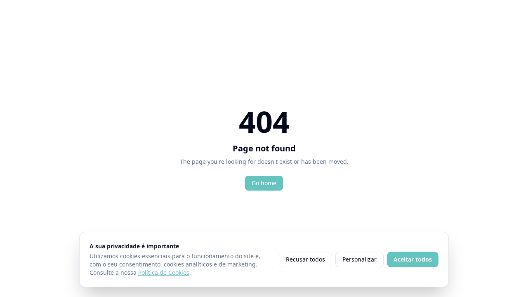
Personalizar (359, 259)
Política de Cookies (163, 272)
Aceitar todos (413, 259)
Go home (264, 183)
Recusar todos (305, 259)
